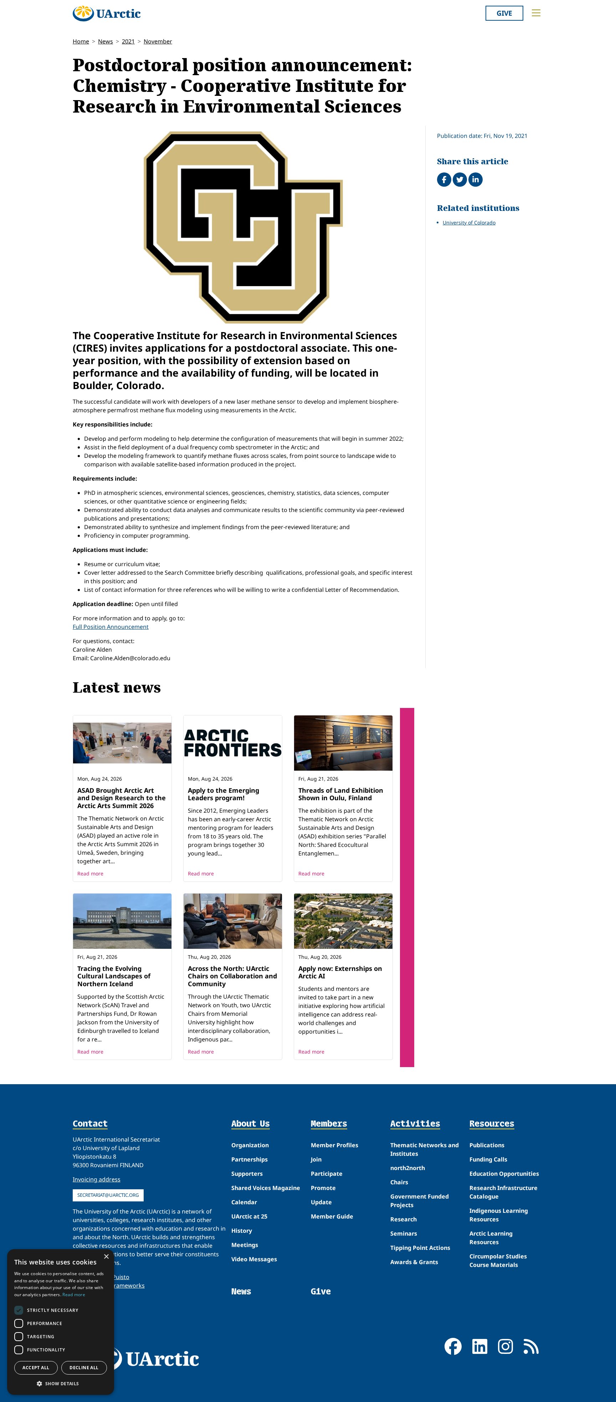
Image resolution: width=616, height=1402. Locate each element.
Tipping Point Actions (420, 1248)
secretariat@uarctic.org (108, 1195)
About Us (250, 1124)
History (241, 1231)
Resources (491, 1124)
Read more (90, 873)
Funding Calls (488, 1159)
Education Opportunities (504, 1174)
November (158, 41)
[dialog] (60, 1322)
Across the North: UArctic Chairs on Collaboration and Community (232, 976)
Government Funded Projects (419, 1201)
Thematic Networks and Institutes (424, 1149)
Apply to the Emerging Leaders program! (223, 794)
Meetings (244, 1245)
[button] (60, 1383)
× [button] (106, 1256)
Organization (250, 1145)
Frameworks (128, 1285)
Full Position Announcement (111, 627)
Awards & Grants (414, 1262)
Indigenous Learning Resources (498, 1215)
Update (321, 1202)
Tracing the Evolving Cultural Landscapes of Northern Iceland (113, 976)
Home (81, 41)
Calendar (244, 1202)
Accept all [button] (35, 1368)
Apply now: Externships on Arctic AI (340, 972)
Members (329, 1124)
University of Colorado (469, 222)
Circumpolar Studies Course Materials (498, 1260)
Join (316, 1159)
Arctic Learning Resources (491, 1238)
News (105, 41)
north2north (407, 1168)
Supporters (247, 1174)
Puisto (120, 1277)
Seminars (403, 1233)
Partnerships (249, 1159)
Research (403, 1219)
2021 (128, 41)
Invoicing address (96, 1179)
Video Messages (254, 1259)
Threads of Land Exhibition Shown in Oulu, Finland (340, 794)
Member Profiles (334, 1145)
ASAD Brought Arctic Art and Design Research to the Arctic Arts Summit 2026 (121, 798)
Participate (327, 1174)
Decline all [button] (84, 1368)
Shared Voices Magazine (265, 1188)
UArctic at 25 (249, 1216)
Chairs (399, 1182)
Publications (486, 1145)
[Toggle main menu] (536, 13)
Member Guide (332, 1216)
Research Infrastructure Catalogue (503, 1192)
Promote (323, 1188)
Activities (415, 1124)
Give (504, 13)
